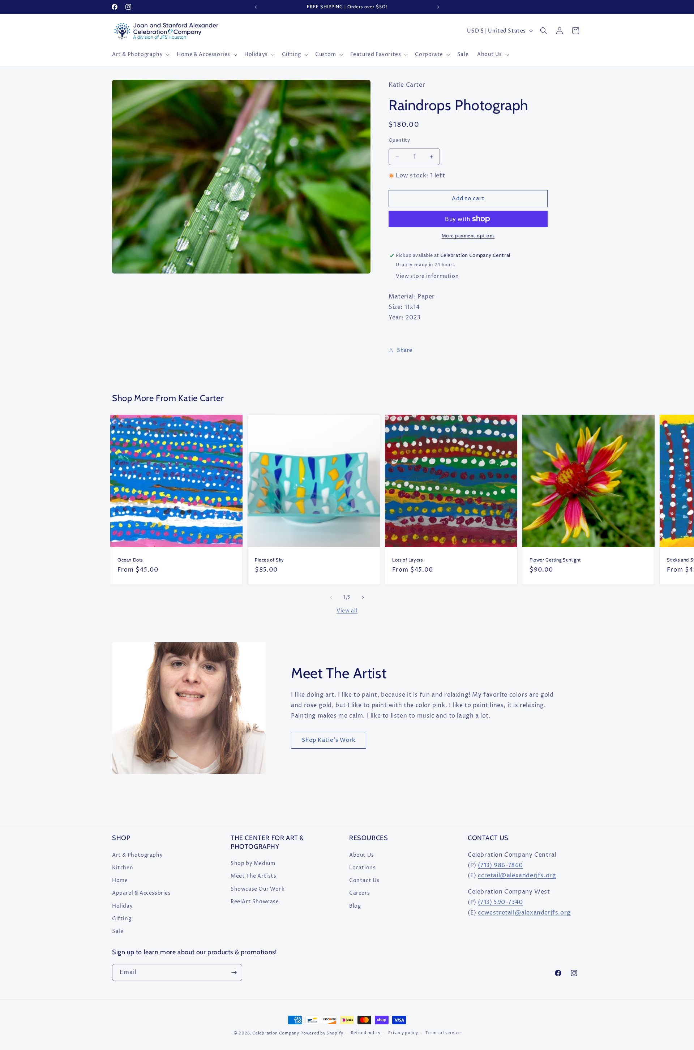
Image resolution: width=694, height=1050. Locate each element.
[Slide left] (331, 598)
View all (347, 610)
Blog (355, 905)
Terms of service (442, 1033)
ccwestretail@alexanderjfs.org (524, 912)
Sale (117, 931)
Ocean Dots (130, 560)
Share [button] (404, 350)
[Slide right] (363, 598)
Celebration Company (275, 1033)
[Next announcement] (438, 7)
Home (120, 880)
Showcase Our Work (257, 888)
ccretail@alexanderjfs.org (517, 875)
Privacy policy (403, 1033)
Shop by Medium (253, 863)
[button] (140, 54)
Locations (362, 867)
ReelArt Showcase (255, 901)
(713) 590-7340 (500, 902)
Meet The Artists (254, 875)
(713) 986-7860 (500, 865)
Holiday (122, 905)
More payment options (468, 236)
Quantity (399, 140)
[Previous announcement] (256, 7)
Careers (359, 892)
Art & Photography (137, 854)
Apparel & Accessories (141, 892)
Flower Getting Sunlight (555, 560)
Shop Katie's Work (328, 740)
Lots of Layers (407, 560)
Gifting (121, 918)
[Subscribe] (234, 972)
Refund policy (366, 1033)
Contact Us (364, 880)
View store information (427, 276)
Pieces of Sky (269, 560)
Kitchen (122, 867)
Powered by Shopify (321, 1033)
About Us (361, 854)
